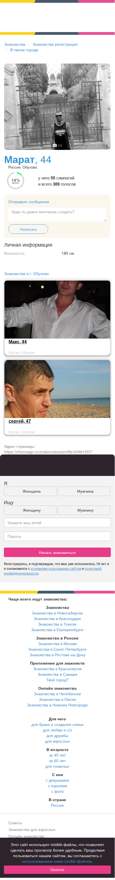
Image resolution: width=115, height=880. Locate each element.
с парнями (57, 785)
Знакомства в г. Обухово (26, 273)
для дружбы (57, 735)
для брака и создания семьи (57, 724)
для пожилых (57, 766)
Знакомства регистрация (55, 44)
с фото (57, 791)
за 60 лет (57, 760)
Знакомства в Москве (57, 643)
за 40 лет (57, 755)
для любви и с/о (57, 730)
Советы (15, 822)
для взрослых (57, 741)
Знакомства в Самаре (57, 674)
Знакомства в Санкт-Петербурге (57, 649)
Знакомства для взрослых (31, 829)
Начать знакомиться (57, 552)
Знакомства (14, 44)
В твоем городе (24, 49)
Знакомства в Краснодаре (57, 618)
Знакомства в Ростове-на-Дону (57, 654)
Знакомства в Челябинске (57, 693)
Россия (57, 805)
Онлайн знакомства (26, 836)
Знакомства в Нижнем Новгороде (57, 705)
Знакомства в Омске (57, 699)
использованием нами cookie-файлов (56, 861)
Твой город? (57, 679)
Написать (28, 229)
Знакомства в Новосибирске (57, 613)
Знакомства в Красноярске (57, 668)
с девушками (57, 780)
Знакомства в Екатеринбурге (57, 629)
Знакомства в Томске (57, 624)
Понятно (57, 869)
